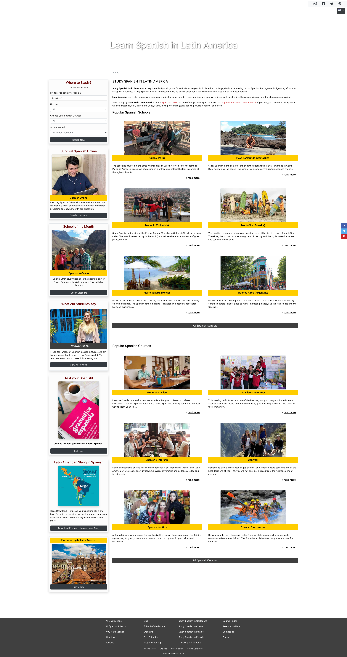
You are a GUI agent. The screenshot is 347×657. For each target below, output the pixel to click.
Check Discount (78, 292)
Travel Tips (78, 587)
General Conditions (195, 649)
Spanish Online (79, 197)
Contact (330, 11)
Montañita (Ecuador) (253, 225)
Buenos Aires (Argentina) (253, 292)
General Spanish (157, 392)
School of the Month (154, 626)
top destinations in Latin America (239, 102)
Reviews (110, 642)
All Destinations (114, 621)
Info (301, 11)
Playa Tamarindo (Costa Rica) (253, 158)
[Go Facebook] (323, 4)
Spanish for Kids (157, 527)
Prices (226, 637)
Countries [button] (56, 98)
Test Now (78, 451)
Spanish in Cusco (79, 273)
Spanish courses (170, 102)
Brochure (148, 631)
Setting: (54, 104)
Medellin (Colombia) (157, 225)
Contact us (228, 631)
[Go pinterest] (340, 4)
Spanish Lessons (78, 215)
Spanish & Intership (157, 459)
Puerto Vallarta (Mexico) (157, 292)
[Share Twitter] (344, 231)
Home (230, 11)
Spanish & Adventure (253, 527)
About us (110, 637)
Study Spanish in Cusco (191, 626)
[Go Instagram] (315, 4)
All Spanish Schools (116, 626)
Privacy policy (177, 649)
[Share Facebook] (344, 225)
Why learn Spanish (115, 631)
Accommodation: (59, 127)
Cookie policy (149, 649)
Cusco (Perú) (157, 158)
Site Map (163, 649)
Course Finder (230, 621)
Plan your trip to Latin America (78, 540)
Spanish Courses (278, 11)
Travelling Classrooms (190, 642)
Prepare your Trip (153, 642)
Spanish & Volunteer (253, 392)
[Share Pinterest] (344, 236)
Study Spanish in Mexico (191, 631)
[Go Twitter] (331, 4)
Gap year (253, 459)
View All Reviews (78, 364)
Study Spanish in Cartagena (193, 621)
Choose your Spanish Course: (65, 115)
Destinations (249, 11)
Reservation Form (231, 626)
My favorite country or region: (65, 92)
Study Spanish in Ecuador (192, 637)
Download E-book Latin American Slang (78, 528)
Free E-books (151, 637)
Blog (315, 11)
